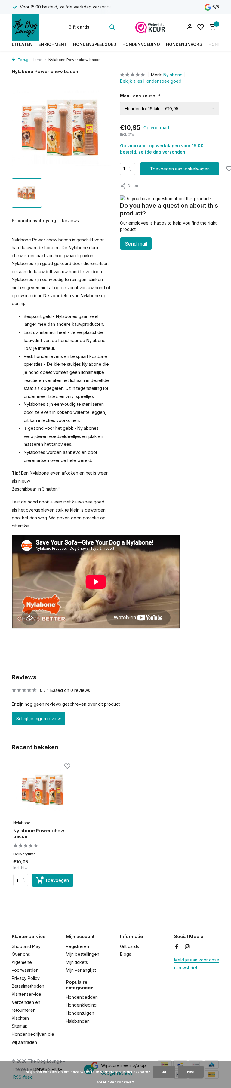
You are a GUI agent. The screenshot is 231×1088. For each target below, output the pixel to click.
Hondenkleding (81, 1004)
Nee (191, 1072)
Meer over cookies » (115, 1082)
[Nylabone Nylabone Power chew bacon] (43, 790)
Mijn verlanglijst (81, 970)
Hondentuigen (80, 1013)
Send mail (136, 244)
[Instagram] (187, 947)
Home (37, 59)
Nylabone (173, 74)
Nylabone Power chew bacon (38, 833)
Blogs (125, 954)
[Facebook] (176, 947)
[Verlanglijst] (200, 27)
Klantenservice (26, 994)
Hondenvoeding (141, 44)
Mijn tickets (77, 962)
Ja (164, 1072)
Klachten (20, 1018)
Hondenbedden (82, 997)
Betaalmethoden (28, 986)
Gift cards (78, 26)
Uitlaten (22, 44)
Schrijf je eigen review (38, 718)
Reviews (70, 220)
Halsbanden (78, 1021)
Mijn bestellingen (82, 954)
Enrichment (52, 44)
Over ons (21, 954)
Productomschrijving (34, 220)
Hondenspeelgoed (94, 44)
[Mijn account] (189, 27)
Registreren (77, 946)
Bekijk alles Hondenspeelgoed (150, 81)
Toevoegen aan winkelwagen (180, 168)
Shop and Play (26, 946)
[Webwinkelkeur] (150, 27)
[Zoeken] (112, 27)
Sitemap (20, 1025)
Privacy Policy (26, 978)
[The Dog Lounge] (30, 27)
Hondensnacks (184, 44)
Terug (23, 59)
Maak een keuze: (140, 95)
